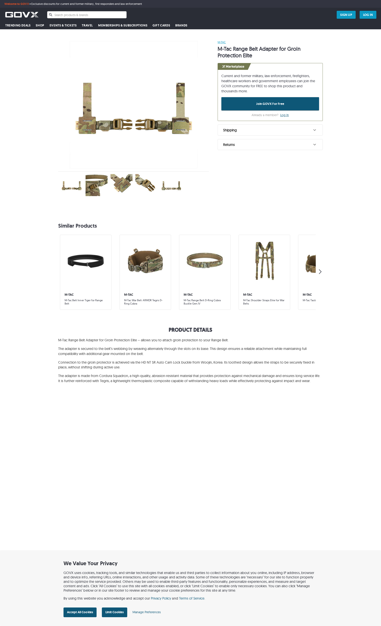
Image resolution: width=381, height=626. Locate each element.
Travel (87, 25)
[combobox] (87, 14)
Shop (40, 25)
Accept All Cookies (80, 612)
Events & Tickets (63, 25)
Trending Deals (17, 25)
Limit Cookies (114, 612)
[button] (270, 130)
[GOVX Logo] (21, 14)
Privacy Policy (161, 598)
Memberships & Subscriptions (122, 25)
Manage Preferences (147, 612)
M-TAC (222, 42)
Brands (181, 25)
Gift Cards (161, 25)
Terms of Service (192, 598)
